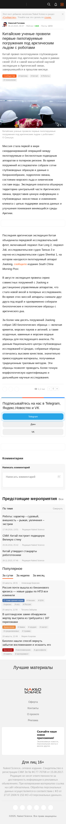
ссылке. (48, 17)
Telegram (33, 416)
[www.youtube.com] (29, 807)
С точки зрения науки (13, 600)
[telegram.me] (43, 807)
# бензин (31, 600)
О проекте (33, 714)
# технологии (10, 80)
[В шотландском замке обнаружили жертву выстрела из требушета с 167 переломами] (59, 618)
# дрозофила (40, 650)
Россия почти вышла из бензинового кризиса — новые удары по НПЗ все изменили (25, 591)
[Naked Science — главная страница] (16, 4)
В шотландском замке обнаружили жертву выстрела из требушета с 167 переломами (25, 618)
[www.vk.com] (22, 807)
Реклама (33, 720)
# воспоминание (23, 650)
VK (33, 432)
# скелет (43, 627)
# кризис (7, 604)
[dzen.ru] (36, 807)
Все (61, 499)
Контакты (33, 708)
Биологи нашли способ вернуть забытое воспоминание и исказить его (26, 642)
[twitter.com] (15, 807)
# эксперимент (22, 654)
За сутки (7, 575)
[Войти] (62, 4)
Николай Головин (16, 23)
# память (8, 654)
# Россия (27, 604)
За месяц (39, 575)
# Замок (21, 627)
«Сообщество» (9, 17)
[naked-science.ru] (50, 807)
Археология (9, 627)
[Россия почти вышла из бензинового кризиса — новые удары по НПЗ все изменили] (59, 591)
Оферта (33, 702)
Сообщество (9, 76)
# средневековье (11, 631)
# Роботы (45, 76)
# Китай (34, 76)
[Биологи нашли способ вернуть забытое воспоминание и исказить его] (59, 645)
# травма (26, 631)
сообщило (20, 264)
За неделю (23, 575)
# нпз (17, 604)
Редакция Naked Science (33, 529)
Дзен (33, 424)
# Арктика (23, 76)
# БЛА (41, 600)
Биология (8, 650)
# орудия (32, 627)
